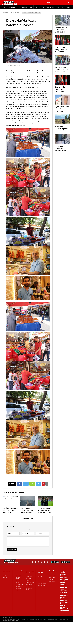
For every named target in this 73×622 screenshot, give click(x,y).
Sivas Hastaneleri (19, 584)
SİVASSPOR (37, 7)
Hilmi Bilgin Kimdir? (30, 582)
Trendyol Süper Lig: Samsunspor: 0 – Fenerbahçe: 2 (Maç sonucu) (45, 511)
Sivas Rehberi (18, 575)
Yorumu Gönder (12, 549)
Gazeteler (40, 579)
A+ (46, 65)
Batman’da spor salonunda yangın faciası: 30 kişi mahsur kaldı (61, 70)
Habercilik (51, 579)
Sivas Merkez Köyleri (18, 589)
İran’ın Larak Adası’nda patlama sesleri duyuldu (27, 510)
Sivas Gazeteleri (41, 581)
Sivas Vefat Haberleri (17, 577)
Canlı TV (40, 576)
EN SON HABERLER (22, 7)
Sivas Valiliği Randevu (29, 588)
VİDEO (43, 7)
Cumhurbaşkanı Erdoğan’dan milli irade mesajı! (61, 49)
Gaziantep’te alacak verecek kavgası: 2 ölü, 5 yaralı (10, 510)
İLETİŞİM (68, 7)
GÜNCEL (5, 7)
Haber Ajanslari (41, 585)
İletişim (5, 577)
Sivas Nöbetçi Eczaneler (18, 581)
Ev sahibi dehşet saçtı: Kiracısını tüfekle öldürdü (61, 30)
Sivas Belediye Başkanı (29, 579)
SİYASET (31, 7)
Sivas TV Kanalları (42, 583)
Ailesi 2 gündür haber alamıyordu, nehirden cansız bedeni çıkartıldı (61, 129)
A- (49, 65)
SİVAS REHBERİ (50, 7)
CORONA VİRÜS (12, 7)
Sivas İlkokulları (18, 586)
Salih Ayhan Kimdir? (29, 585)
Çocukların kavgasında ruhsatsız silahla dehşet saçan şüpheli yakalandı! (61, 150)
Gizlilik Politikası (7, 617)
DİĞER (57, 7)
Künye (4, 575)
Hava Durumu (52, 575)
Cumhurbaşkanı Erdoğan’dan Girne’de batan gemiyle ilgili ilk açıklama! (60, 91)
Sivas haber (63, 592)
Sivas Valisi (29, 576)
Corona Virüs (52, 577)
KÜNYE (62, 7)
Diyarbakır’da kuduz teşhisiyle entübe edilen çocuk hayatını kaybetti (62, 110)
